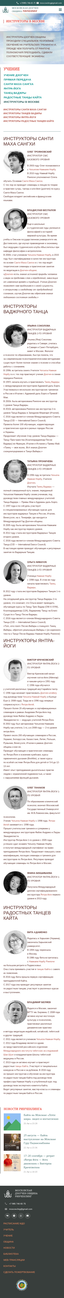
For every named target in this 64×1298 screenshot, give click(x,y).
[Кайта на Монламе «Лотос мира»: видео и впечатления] (12, 1121)
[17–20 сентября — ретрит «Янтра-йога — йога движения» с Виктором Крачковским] (12, 1162)
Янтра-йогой (27, 704)
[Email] (27, 1215)
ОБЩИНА (8, 1241)
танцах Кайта (43, 969)
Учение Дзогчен (16, 75)
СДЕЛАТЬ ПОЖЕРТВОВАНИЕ (19, 1272)
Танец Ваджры (15, 92)
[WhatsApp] (21, 1215)
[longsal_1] (5, 10)
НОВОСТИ (9, 1248)
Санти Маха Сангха (18, 84)
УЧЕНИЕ (8, 1235)
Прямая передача (17, 79)
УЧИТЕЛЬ (8, 1229)
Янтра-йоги (46, 894)
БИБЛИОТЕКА (11, 1254)
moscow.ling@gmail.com (20, 1209)
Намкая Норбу (44, 576)
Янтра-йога (12, 88)
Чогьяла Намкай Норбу (35, 696)
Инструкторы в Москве (21, 101)
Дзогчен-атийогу (48, 693)
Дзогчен (9, 274)
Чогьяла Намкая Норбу (39, 255)
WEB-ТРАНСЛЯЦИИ (14, 1260)
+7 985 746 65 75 (17, 1203)
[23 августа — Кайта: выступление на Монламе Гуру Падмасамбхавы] (12, 1142)
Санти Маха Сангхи (32, 181)
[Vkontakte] (7, 1215)
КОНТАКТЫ (9, 1266)
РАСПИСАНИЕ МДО (14, 1223)
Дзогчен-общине (28, 270)
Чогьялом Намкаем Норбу (42, 169)
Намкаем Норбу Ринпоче (42, 961)
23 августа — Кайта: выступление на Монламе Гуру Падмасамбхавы (40, 1139)
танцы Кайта (21, 1066)
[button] (60, 9)
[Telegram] (14, 1215)
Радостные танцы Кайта (23, 97)
